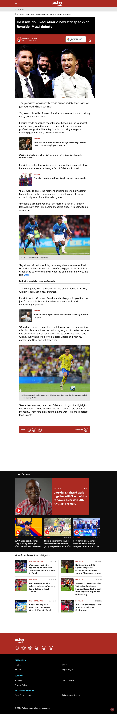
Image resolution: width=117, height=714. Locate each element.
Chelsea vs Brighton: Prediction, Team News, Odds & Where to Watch (40, 607)
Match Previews (36, 561)
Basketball (19, 669)
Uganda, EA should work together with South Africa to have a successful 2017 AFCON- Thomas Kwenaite (70, 498)
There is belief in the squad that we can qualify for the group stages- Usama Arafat (57, 544)
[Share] (90, 39)
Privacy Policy (21, 685)
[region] (58, 533)
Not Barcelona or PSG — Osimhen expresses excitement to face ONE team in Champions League (88, 569)
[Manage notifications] (112, 709)
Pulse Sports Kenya (23, 695)
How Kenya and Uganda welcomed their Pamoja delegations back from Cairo (86, 544)
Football (21, 14)
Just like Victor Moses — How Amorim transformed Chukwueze (88, 607)
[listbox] (58, 533)
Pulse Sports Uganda (71, 695)
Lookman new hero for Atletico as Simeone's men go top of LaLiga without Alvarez (42, 587)
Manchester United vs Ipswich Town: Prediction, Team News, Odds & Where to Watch (42, 569)
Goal (26, 275)
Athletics (65, 665)
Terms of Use (68, 680)
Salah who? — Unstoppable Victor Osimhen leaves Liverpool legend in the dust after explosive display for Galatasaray (88, 589)
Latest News (19, 9)
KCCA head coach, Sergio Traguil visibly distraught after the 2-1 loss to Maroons (28, 544)
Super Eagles (67, 669)
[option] (28, 534)
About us (18, 680)
